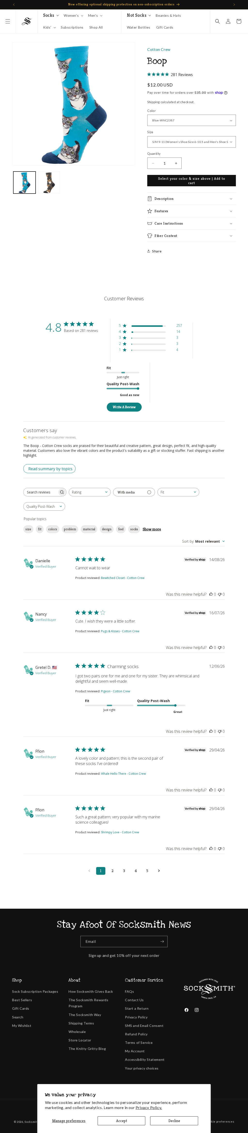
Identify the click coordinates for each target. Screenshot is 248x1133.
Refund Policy (136, 1034)
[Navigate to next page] (158, 871)
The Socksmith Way (85, 1015)
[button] (7, 21)
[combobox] (90, 492)
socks (134, 529)
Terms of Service (139, 1042)
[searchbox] (40, 492)
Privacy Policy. (149, 1107)
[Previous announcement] (13, 4)
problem (70, 529)
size (28, 529)
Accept (121, 1120)
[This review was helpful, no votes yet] (211, 594)
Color (151, 111)
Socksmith (31, 1121)
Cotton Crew (158, 49)
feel (121, 529)
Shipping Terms (81, 1023)
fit (39, 529)
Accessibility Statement (145, 1059)
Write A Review (124, 407)
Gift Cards (20, 1008)
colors (52, 529)
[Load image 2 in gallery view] (49, 183)
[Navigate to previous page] (89, 871)
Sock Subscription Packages (35, 991)
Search (17, 1017)
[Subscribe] (162, 941)
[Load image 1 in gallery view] (24, 183)
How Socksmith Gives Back (91, 991)
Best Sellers (22, 1000)
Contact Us (134, 1000)
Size (150, 132)
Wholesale (77, 1032)
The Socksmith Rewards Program (88, 1003)
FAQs (129, 991)
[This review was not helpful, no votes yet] (219, 594)
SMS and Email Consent (144, 1026)
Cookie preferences (220, 1121)
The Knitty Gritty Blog (87, 1049)
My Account (135, 1051)
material (89, 529)
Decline (174, 1120)
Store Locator (80, 1040)
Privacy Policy (136, 1017)
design (106, 529)
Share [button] (157, 251)
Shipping (153, 102)
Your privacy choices (142, 1068)
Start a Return (136, 1008)
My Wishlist (21, 1026)
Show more (152, 529)
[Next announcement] (234, 4)
